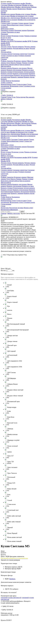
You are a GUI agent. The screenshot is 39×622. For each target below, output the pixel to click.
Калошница (16, 81)
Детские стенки (6, 46)
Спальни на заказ (12, 55)
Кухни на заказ (6, 37)
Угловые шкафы (6, 3)
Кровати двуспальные (14, 70)
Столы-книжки (6, 88)
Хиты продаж (21, 97)
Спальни (4, 59)
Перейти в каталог (7, 222)
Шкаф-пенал (21, 9)
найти (22, 211)
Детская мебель (6, 52)
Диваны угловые (27, 63)
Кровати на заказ (28, 70)
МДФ (7, 579)
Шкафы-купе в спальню (9, 19)
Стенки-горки (5, 23)
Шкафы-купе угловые (22, 14)
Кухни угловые (6, 36)
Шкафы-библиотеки (8, 7)
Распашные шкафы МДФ (22, 41)
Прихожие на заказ (13, 32)
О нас (14, 97)
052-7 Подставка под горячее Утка (15, 255)
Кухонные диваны (20, 61)
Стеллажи (14, 23)
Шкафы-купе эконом (8, 14)
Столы (3, 90)
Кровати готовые (7, 72)
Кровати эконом (6, 68)
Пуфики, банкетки (7, 61)
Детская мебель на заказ (21, 48)
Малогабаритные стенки (15, 25)
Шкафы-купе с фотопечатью (10, 18)
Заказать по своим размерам (10, 560)
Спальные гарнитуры (19, 54)
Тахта (8, 63)
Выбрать (12, 579)
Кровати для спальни (19, 68)
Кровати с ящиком (17, 77)
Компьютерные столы (8, 84)
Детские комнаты (18, 46)
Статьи (9, 97)
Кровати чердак (29, 77)
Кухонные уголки (18, 36)
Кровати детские (6, 73)
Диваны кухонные (30, 36)
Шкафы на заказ (27, 5)
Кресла (13, 63)
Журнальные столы (16, 86)
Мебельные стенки (7, 28)
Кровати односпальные (21, 73)
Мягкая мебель (6, 66)
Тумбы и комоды (6, 82)
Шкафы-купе (5, 21)
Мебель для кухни (7, 39)
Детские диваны (29, 46)
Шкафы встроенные (15, 5)
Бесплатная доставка (16, 208)
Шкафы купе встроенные (29, 18)
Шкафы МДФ (5, 45)
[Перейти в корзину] (8, 91)
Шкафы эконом (11, 9)
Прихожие (4, 34)
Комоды (8, 81)
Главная (3, 97)
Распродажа (5, 208)
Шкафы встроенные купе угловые (22, 16)
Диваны (18, 63)
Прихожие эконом (20, 30)
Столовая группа (29, 86)
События (9, 99)
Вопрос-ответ (28, 208)
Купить (3, 554)
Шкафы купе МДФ (7, 41)
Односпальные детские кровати (24, 72)
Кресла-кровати (25, 64)
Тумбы (3, 81)
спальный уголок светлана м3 (11, 597)
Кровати (4, 79)
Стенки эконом (23, 23)
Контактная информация (9, 209)
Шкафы (3, 12)
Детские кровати (6, 48)
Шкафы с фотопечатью (23, 7)
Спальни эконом (6, 54)
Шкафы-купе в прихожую (26, 19)
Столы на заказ (21, 84)
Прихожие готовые (7, 30)
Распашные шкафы (18, 3)
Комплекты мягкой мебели (10, 64)
